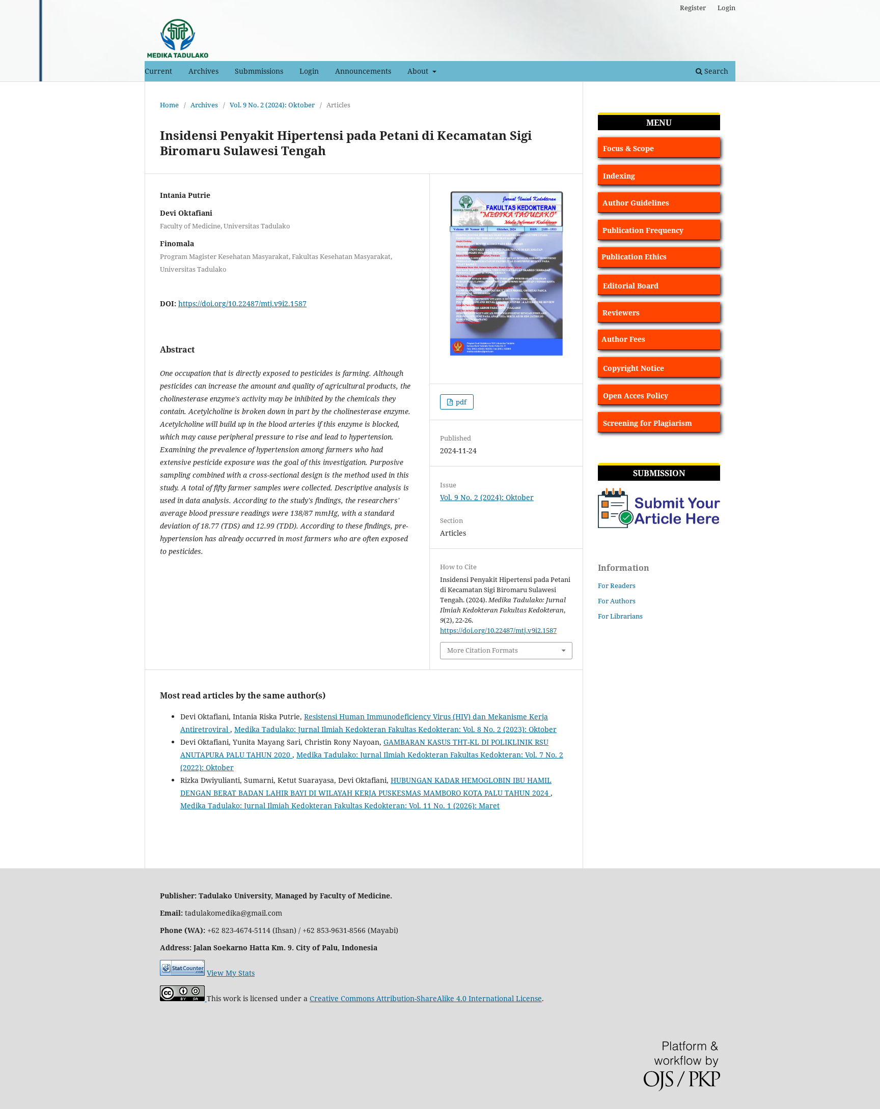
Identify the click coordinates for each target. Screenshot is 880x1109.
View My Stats (231, 973)
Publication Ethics (634, 256)
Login (309, 71)
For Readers (617, 585)
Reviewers (621, 312)
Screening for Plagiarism (647, 423)
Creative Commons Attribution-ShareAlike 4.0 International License (426, 998)
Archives (203, 71)
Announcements (363, 71)
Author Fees (623, 339)
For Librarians (620, 616)
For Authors (617, 600)
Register (693, 7)
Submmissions (259, 71)
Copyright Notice (633, 368)
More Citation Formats (482, 650)
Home (169, 104)
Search (715, 71)
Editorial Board (630, 285)
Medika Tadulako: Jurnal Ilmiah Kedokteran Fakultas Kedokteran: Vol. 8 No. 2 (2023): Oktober (395, 729)
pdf (460, 401)
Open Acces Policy (635, 395)
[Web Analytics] (182, 973)
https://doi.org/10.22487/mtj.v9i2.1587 (242, 303)
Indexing (619, 176)
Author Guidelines (635, 203)
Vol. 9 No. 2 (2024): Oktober (272, 104)
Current (158, 71)
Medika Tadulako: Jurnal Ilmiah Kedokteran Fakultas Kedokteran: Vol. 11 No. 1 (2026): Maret (340, 805)
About (418, 71)
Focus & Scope (628, 148)
